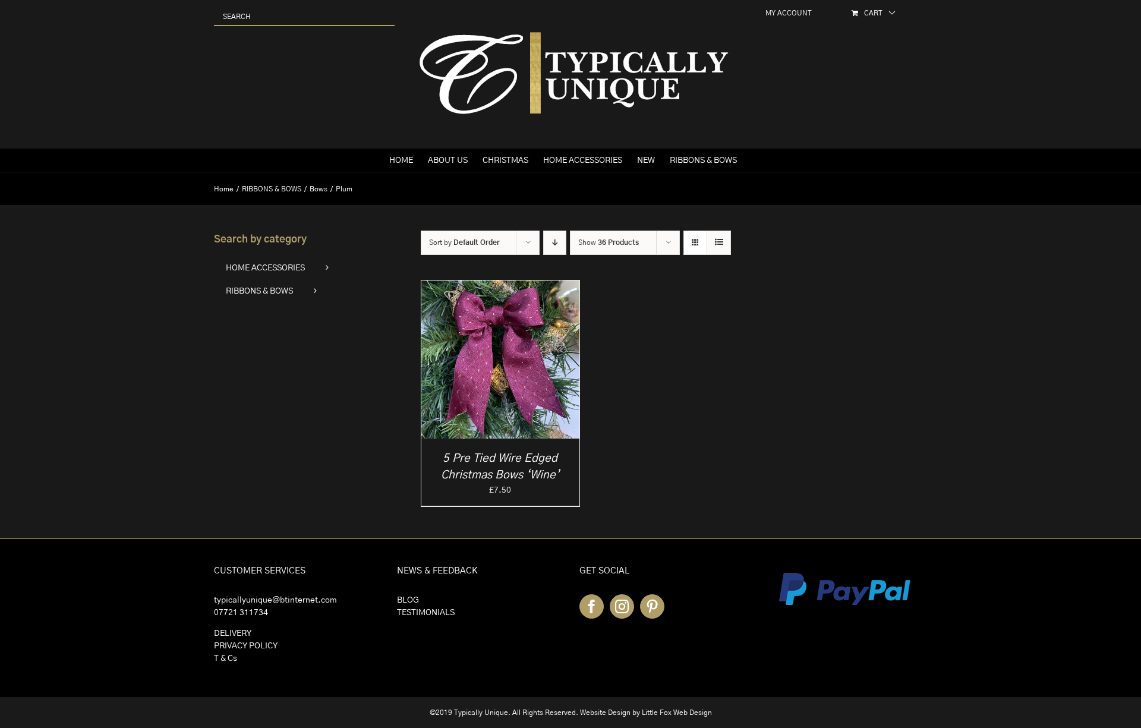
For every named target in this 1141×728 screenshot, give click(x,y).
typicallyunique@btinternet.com (275, 600)
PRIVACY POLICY (246, 646)
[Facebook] (591, 606)
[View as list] (718, 242)
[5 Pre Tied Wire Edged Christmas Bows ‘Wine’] (500, 286)
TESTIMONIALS (426, 613)
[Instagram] (622, 606)
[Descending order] (554, 243)
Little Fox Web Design (677, 712)
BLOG (408, 600)
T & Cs (225, 658)
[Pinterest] (652, 606)
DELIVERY (232, 633)
